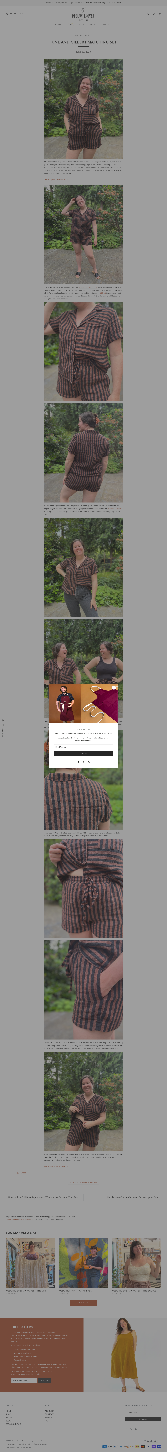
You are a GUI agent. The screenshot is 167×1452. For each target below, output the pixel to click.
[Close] (113, 687)
